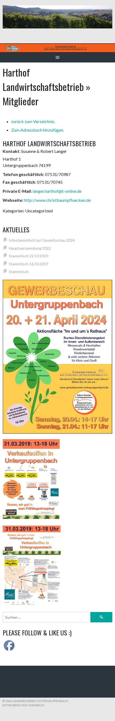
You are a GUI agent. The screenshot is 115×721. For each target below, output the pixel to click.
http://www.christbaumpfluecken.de (57, 200)
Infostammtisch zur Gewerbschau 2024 (42, 240)
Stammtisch (19, 271)
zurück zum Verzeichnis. (33, 121)
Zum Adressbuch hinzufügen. (37, 129)
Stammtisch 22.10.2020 (28, 256)
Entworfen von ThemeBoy (23, 705)
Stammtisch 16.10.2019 (28, 264)
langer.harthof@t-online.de (57, 191)
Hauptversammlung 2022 (30, 248)
